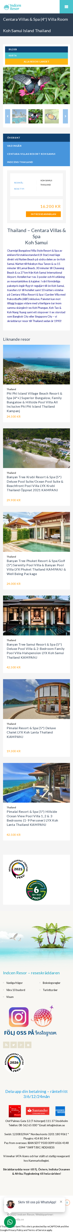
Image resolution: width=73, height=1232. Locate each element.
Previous (9, 87)
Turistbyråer (50, 990)
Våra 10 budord (15, 990)
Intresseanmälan (43, 214)
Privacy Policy (15, 1230)
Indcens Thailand (20, 162)
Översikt (13, 137)
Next (64, 87)
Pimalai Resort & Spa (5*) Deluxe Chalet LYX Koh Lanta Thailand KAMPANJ (31, 732)
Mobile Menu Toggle (66, 6)
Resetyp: (19, 189)
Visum (10, 996)
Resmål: (19, 182)
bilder (13, 49)
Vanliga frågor (14, 982)
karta (13, 55)
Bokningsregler (51, 982)
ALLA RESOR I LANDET (36, 61)
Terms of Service (37, 1230)
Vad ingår (14, 145)
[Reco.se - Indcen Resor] (18, 869)
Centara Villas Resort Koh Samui (31, 153)
